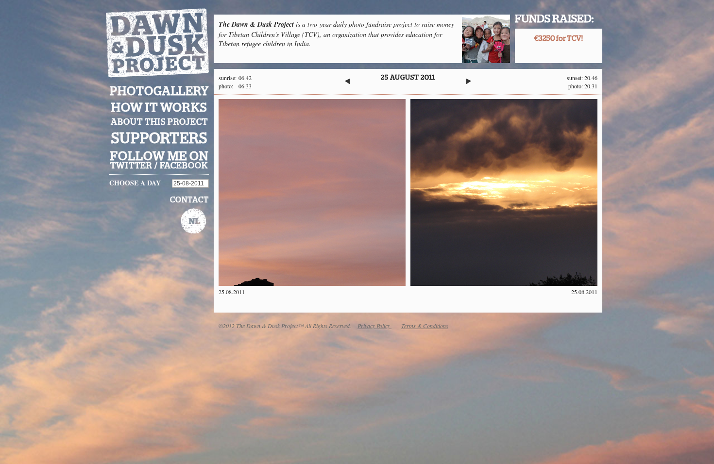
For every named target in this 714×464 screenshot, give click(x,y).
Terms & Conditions (424, 326)
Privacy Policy (374, 326)
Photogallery (159, 91)
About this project (159, 122)
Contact (189, 200)
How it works (159, 107)
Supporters (159, 138)
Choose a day (135, 183)
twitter (131, 166)
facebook (184, 166)
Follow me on (159, 156)
